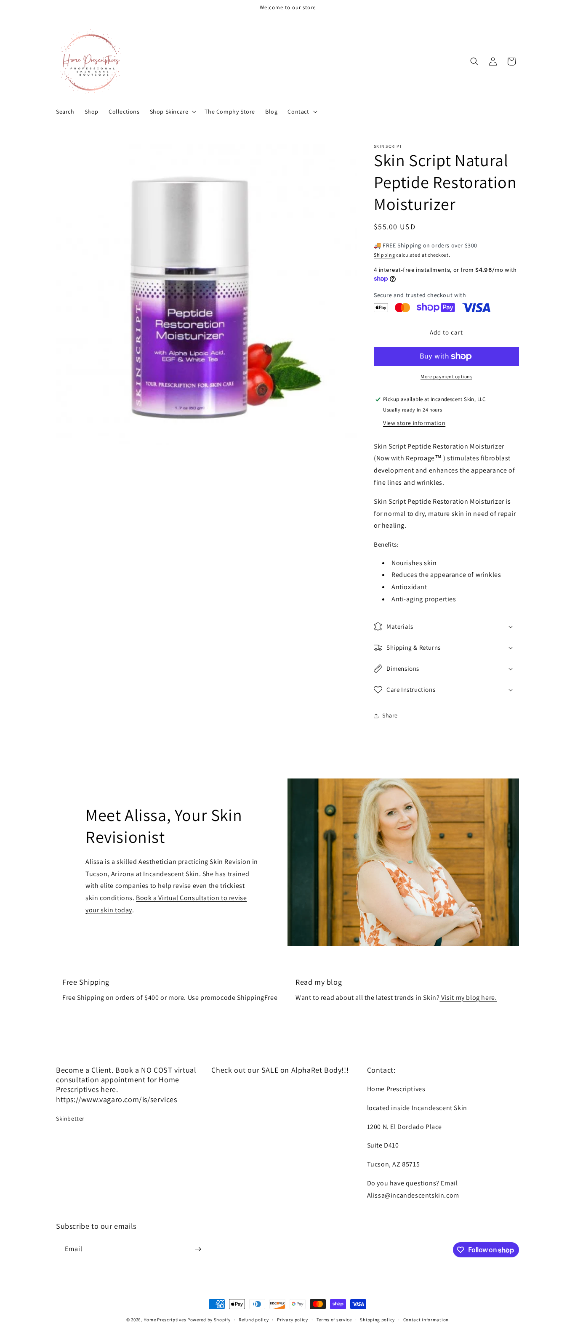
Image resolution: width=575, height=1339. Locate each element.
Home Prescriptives (165, 1320)
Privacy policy (292, 1320)
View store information (414, 423)
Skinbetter (70, 1118)
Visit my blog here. (468, 997)
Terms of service (334, 1320)
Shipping (384, 255)
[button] (172, 111)
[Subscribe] (198, 1249)
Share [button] (390, 715)
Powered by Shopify (209, 1320)
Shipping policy (377, 1320)
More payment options (446, 376)
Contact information (426, 1320)
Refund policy (254, 1320)
